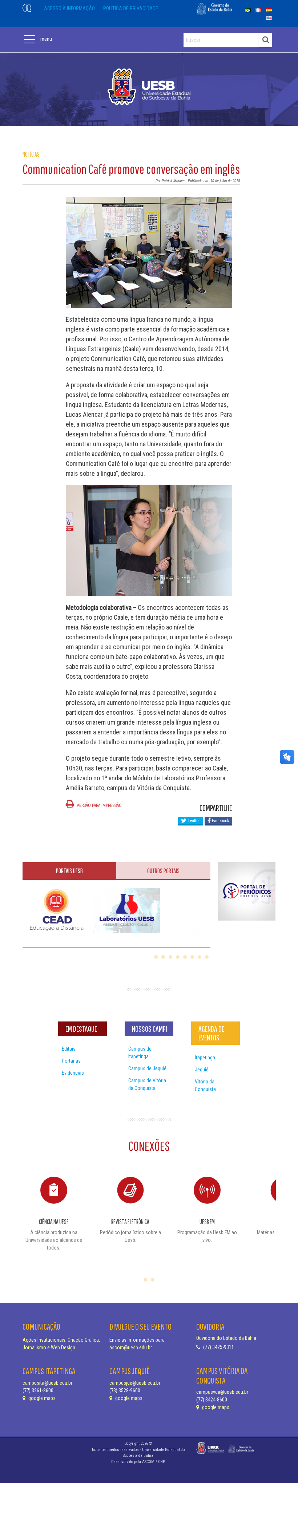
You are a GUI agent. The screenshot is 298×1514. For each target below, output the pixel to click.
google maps (41, 1398)
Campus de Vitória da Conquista (147, 1084)
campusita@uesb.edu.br (47, 1383)
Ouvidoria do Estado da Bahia (226, 1338)
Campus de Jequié (147, 1068)
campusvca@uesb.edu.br (222, 1392)
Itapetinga (205, 1057)
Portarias (71, 1061)
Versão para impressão (99, 805)
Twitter (193, 820)
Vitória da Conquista (205, 1085)
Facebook (220, 820)
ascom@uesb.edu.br (130, 1347)
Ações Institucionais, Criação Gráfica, (61, 1340)
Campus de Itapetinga (140, 1052)
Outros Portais (163, 871)
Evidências (73, 1073)
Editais (69, 1049)
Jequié (202, 1069)
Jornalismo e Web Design (49, 1347)
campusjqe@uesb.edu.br (134, 1383)
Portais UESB (69, 871)
